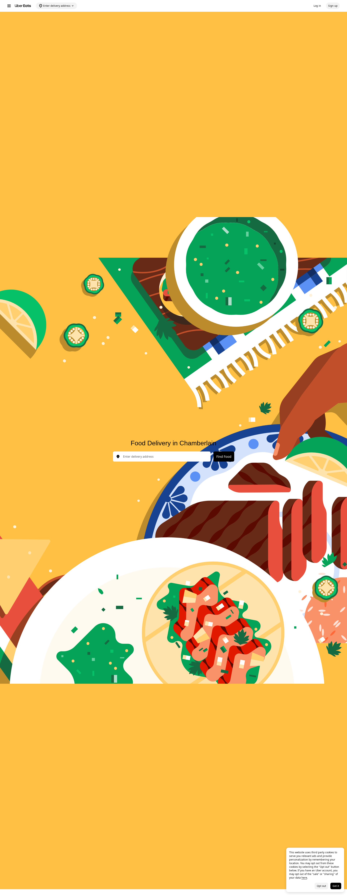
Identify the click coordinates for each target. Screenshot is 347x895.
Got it (336, 886)
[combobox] (164, 456)
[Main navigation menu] (9, 5)
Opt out (321, 886)
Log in (317, 5)
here (304, 877)
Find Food (223, 456)
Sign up (333, 5)
